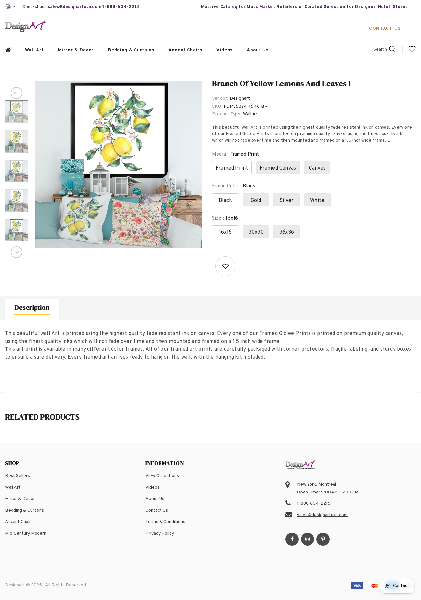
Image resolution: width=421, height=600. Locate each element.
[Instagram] (307, 539)
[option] (118, 164)
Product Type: (227, 114)
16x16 (225, 232)
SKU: (217, 106)
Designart (240, 98)
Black (225, 200)
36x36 (286, 232)
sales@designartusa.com (74, 7)
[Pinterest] (323, 539)
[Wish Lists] (225, 266)
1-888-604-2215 (120, 7)
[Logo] (25, 26)
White (317, 200)
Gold (256, 200)
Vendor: (220, 98)
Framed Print (232, 168)
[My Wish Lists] (412, 51)
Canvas (317, 168)
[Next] (16, 252)
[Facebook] (292, 539)
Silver (286, 200)
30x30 (256, 232)
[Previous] (16, 93)
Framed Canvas (278, 168)
